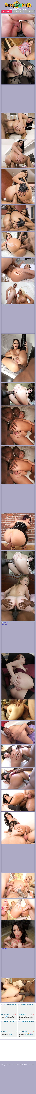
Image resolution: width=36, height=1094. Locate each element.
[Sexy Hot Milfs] (18, 4)
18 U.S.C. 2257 (18, 1065)
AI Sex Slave (7, 12)
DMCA (26, 1065)
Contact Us (32, 1065)
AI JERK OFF (18, 12)
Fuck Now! (29, 12)
